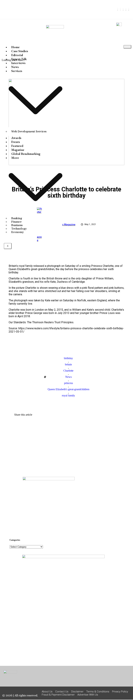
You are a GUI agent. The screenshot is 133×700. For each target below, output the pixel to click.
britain (68, 364)
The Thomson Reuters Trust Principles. (50, 322)
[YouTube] (128, 9)
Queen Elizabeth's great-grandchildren (68, 389)
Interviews (18, 63)
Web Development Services (28, 131)
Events (15, 142)
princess (68, 383)
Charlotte (68, 370)
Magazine (17, 150)
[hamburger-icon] (127, 46)
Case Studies (19, 51)
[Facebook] (117, 9)
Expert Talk (19, 59)
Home (15, 47)
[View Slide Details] (49, 479)
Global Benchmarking (25, 154)
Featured (17, 146)
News (15, 67)
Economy (17, 232)
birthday (68, 358)
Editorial (17, 55)
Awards (16, 138)
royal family (68, 395)
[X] (120, 9)
